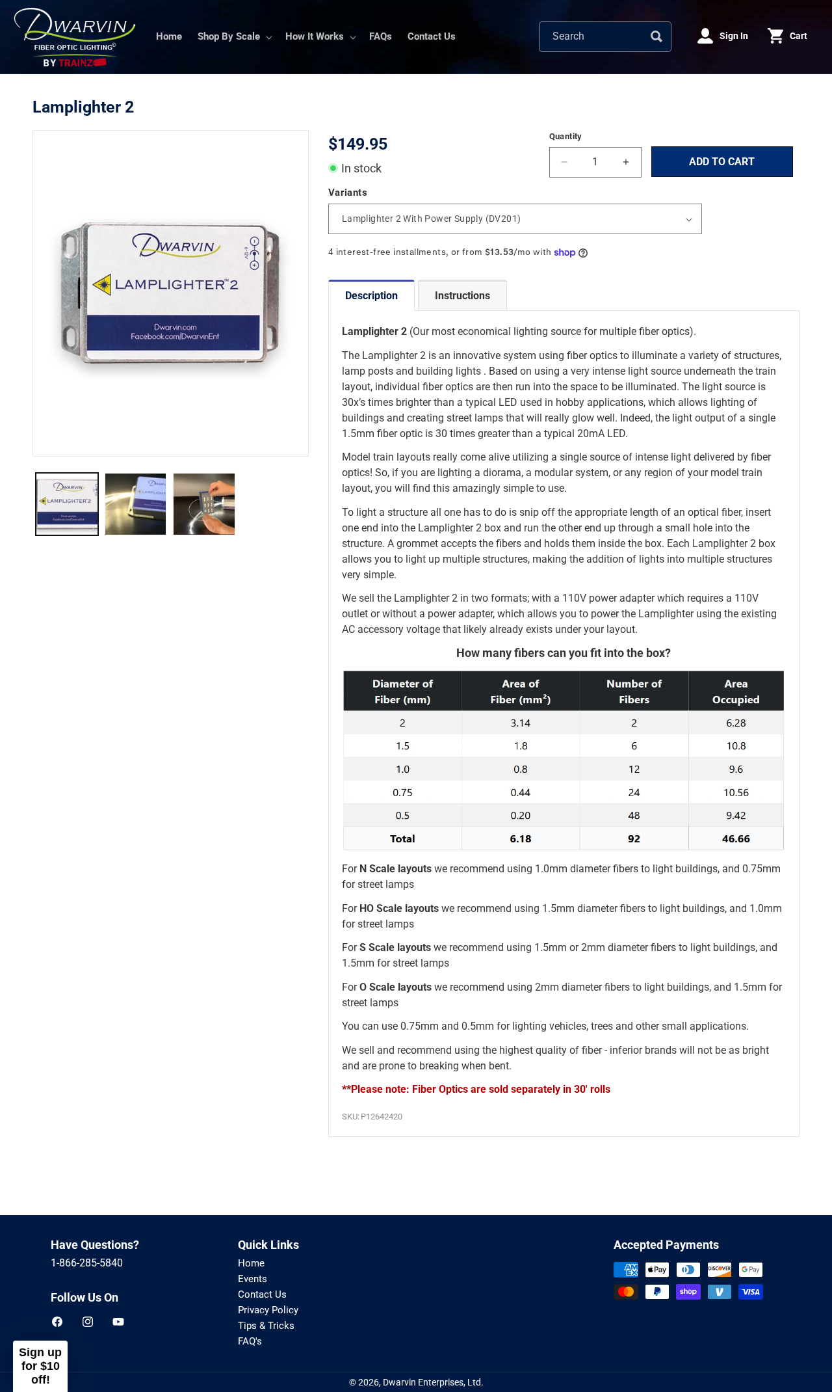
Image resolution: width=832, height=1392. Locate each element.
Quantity (565, 136)
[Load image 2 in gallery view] (136, 504)
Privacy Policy (268, 1310)
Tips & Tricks (266, 1326)
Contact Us (262, 1294)
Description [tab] (371, 295)
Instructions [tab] (462, 295)
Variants (347, 192)
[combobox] (605, 36)
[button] (234, 37)
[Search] (656, 36)
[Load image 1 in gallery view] (67, 504)
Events (252, 1279)
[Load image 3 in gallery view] (204, 504)
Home (251, 1263)
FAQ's (250, 1341)
